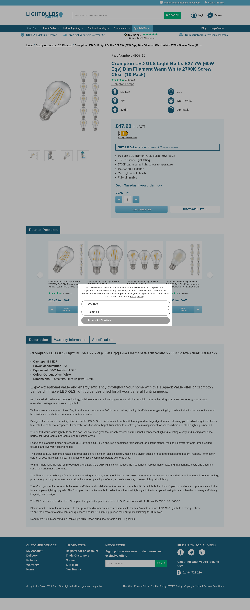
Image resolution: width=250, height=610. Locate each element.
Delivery (32, 555)
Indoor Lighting (71, 28)
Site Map (72, 564)
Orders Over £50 (87, 35)
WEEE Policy (175, 586)
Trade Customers (77, 555)
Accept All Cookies (99, 320)
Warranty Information (70, 340)
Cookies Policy (158, 586)
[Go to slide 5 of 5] (40, 275)
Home (30, 569)
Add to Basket (66, 309)
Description (38, 340)
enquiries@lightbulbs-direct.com (182, 2)
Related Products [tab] (43, 230)
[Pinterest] (202, 552)
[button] (167, 80)
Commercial (120, 28)
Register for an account (82, 550)
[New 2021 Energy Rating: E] (123, 133)
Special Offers (141, 28)
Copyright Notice (193, 586)
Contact (71, 560)
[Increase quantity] (198, 309)
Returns (31, 560)
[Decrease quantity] (52, 309)
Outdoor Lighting (97, 28)
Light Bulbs (49, 28)
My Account (34, 550)
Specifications (102, 340)
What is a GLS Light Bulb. (121, 519)
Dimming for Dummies (149, 512)
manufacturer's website (62, 508)
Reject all (93, 312)
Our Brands (74, 569)
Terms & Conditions (214, 586)
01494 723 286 (216, 2)
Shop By (31, 28)
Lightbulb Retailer (41, 35)
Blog (204, 28)
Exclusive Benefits (206, 35)
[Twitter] (191, 552)
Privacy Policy (141, 586)
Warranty (32, 564)
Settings (93, 303)
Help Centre (217, 28)
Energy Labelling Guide (127, 138)
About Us (127, 586)
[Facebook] (180, 552)
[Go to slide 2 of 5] (210, 275)
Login (201, 15)
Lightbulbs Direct (72, 586)
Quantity (122, 192)
